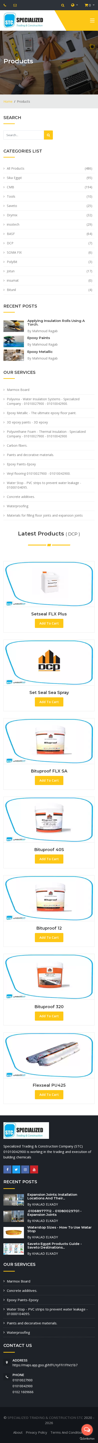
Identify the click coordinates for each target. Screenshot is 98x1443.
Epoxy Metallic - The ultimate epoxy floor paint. (41, 413)
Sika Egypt (14, 178)
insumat (13, 280)
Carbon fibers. (17, 445)
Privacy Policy (36, 1432)
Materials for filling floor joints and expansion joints (45, 515)
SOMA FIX (14, 252)
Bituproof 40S (49, 849)
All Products (15, 168)
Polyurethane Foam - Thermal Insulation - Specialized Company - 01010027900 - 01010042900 (46, 433)
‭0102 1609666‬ (23, 1392)
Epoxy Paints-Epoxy (21, 464)
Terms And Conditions (67, 1432)
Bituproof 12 (49, 928)
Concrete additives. (21, 497)
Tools (11, 196)
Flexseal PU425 (49, 1085)
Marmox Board (18, 390)
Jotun (11, 271)
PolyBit (12, 262)
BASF (11, 234)
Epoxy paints (38, 338)
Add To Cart (49, 623)
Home (8, 101)
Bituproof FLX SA (49, 771)
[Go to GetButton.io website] (87, 1438)
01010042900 (23, 1386)
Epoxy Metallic (40, 351)
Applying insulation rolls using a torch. (56, 322)
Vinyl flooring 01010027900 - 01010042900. (38, 473)
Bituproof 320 (49, 1006)
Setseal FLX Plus (49, 614)
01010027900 (23, 1380)
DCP (10, 243)
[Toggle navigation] (92, 21)
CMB (10, 187)
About (18, 1432)
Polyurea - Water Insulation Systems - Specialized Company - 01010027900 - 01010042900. (43, 401)
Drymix (12, 215)
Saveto (12, 206)
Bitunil (11, 290)
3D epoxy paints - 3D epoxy (27, 422)
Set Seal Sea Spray (49, 692)
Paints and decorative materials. (30, 455)
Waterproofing (17, 506)
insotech (13, 224)
